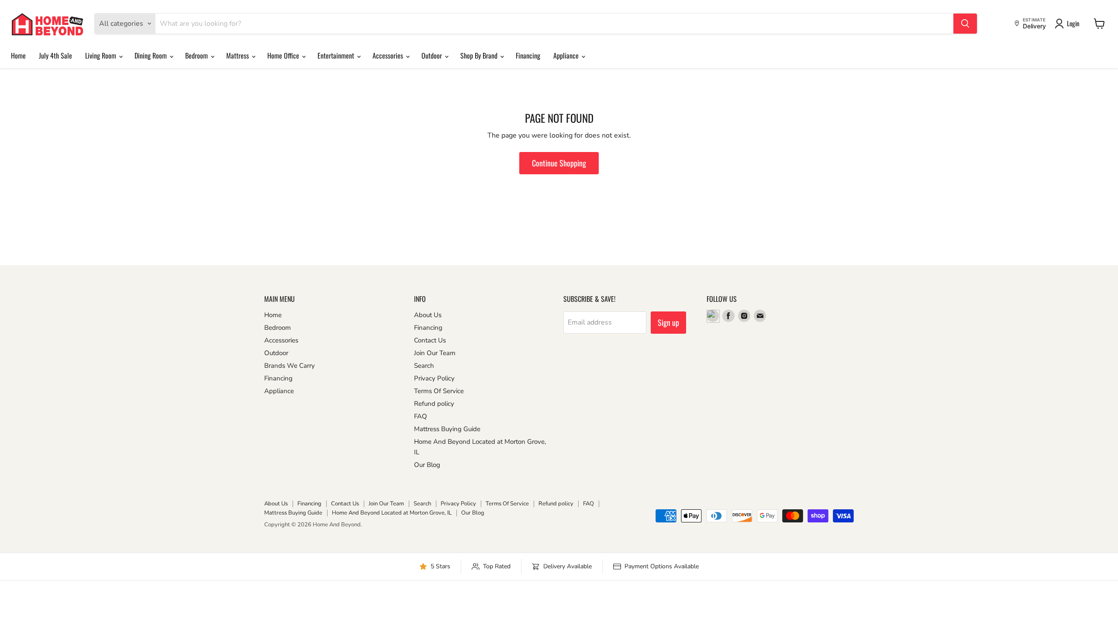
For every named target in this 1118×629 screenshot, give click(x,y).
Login (1073, 23)
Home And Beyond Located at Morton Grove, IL (392, 513)
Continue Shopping (559, 163)
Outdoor (432, 55)
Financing (528, 55)
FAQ (420, 416)
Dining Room (152, 55)
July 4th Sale (55, 55)
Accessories (389, 55)
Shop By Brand (479, 55)
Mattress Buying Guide (447, 429)
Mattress (238, 55)
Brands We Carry (289, 365)
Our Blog (427, 464)
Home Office (284, 55)
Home (18, 55)
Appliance (566, 55)
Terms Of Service (439, 391)
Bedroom (197, 55)
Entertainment (336, 55)
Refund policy (434, 403)
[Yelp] (713, 316)
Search (424, 365)
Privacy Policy (434, 378)
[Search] (965, 24)
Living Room (101, 55)
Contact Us (430, 340)
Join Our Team (434, 353)
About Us (428, 315)
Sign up (668, 322)
